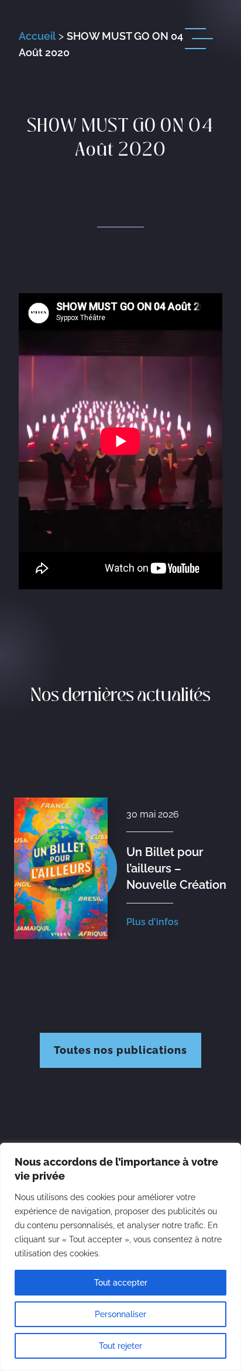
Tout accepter (120, 1282)
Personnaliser (120, 1314)
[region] (120, 1257)
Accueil (37, 36)
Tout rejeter (120, 1346)
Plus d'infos (152, 921)
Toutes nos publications (120, 1050)
